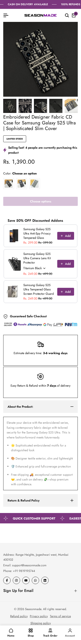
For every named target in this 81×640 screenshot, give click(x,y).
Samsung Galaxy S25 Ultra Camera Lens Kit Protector (37, 258)
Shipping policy (40, 623)
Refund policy (19, 616)
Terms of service (60, 616)
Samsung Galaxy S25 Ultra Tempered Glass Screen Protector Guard (38, 289)
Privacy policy (39, 616)
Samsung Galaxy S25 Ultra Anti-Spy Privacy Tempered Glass (37, 233)
